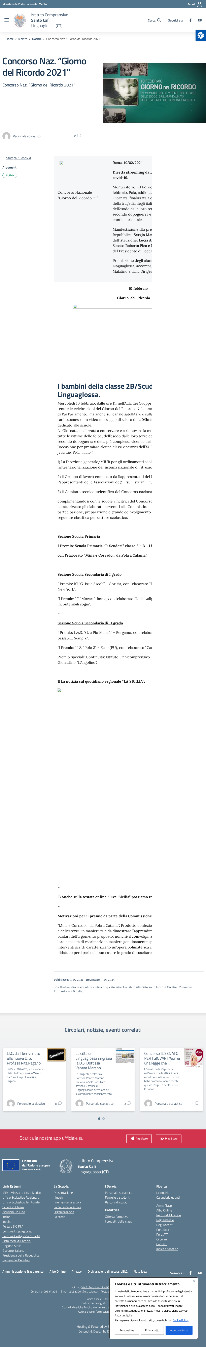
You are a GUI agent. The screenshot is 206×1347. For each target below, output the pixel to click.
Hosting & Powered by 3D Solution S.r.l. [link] (103, 1326)
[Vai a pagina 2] (103, 1118)
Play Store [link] (171, 1138)
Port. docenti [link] (164, 1229)
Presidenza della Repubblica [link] (20, 1255)
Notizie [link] (10, 175)
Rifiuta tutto (152, 1330)
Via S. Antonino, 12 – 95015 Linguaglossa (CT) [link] (108, 1287)
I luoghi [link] (58, 1197)
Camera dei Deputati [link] (16, 1260)
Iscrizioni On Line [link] (13, 1211)
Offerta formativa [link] (116, 1216)
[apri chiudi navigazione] (6, 20)
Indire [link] (6, 1216)
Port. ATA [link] (162, 1234)
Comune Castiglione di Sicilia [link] (21, 1236)
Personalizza (126, 1330)
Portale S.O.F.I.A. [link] (13, 1226)
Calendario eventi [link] (168, 1197)
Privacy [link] (77, 1271)
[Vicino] (193, 1280)
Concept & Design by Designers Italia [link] (103, 1331)
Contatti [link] (161, 1244)
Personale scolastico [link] (118, 1192)
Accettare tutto (179, 1330)
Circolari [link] (161, 1239)
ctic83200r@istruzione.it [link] (83, 1291)
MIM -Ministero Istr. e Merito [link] (21, 1192)
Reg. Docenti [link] (164, 1224)
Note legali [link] (141, 1271)
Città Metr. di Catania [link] (16, 1240)
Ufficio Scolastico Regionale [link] (20, 1197)
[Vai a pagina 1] (99, 1118)
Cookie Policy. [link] (180, 1320)
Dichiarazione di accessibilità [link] (108, 1271)
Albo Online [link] (164, 1210)
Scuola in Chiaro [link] (13, 1207)
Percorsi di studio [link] (116, 1202)
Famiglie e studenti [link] (117, 1197)
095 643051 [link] (51, 1291)
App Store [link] (141, 1138)
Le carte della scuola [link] (67, 1207)
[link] (201, 35)
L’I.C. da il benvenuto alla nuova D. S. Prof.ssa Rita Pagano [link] (24, 1058)
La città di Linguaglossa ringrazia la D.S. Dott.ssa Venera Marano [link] (93, 1060)
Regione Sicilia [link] (12, 1245)
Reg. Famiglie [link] (165, 1220)
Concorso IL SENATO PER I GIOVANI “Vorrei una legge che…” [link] (162, 1058)
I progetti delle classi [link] (118, 1221)
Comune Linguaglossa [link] (17, 1231)
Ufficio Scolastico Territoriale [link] (21, 1202)
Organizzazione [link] (64, 1211)
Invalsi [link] (6, 1221)
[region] (153, 1308)
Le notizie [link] (162, 1192)
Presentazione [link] (63, 1192)
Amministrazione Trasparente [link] (22, 1271)
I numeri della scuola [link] (67, 1202)
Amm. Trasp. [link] (164, 1205)
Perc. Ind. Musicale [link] (168, 1215)
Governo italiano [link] (13, 1250)
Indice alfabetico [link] (167, 1248)
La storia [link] (59, 1216)
